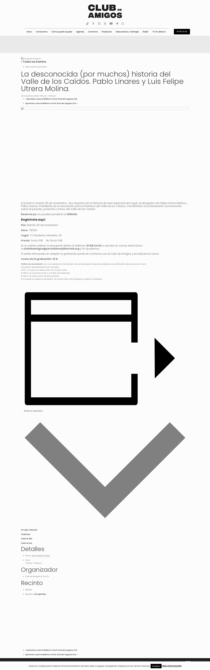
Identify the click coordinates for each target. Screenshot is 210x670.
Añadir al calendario (33, 410)
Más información (172, 665)
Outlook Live (26, 543)
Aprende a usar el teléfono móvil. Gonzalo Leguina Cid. (51, 99)
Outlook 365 (26, 538)
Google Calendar (29, 529)
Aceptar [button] (156, 666)
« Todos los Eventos (33, 61)
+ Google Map (39, 594)
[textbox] (105, 211)
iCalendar (25, 534)
